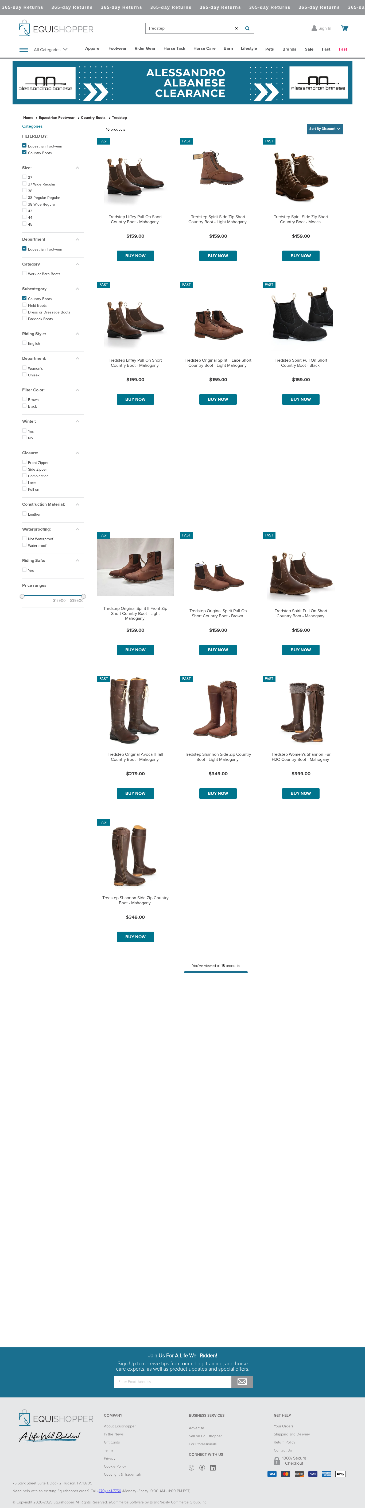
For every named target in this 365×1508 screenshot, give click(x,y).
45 (30, 224)
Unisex (34, 375)
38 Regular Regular (44, 198)
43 (30, 211)
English (34, 344)
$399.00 (75, 601)
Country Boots (93, 118)
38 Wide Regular (42, 204)
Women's (35, 369)
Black (32, 407)
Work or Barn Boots (44, 274)
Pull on (33, 490)
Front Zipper (38, 463)
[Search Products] (247, 28)
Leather (34, 514)
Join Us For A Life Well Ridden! (182, 1355)
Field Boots (37, 306)
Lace (32, 483)
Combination (38, 476)
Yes (31, 431)
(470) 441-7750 (109, 1491)
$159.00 (59, 601)
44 (30, 218)
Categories (32, 126)
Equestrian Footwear (57, 118)
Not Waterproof (40, 539)
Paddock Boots (40, 319)
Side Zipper (37, 469)
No (30, 438)
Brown (33, 400)
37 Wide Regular (41, 184)
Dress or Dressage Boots (49, 312)
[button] (53, 136)
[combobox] (199, 28)
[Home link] (28, 118)
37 (30, 178)
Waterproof (37, 546)
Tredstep (119, 118)
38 (30, 191)
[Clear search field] (237, 28)
